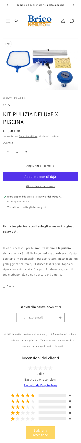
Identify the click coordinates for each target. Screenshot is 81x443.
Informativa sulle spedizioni (36, 346)
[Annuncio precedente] (7, 5)
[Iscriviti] (60, 317)
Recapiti (58, 346)
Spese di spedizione (28, 136)
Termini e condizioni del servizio (57, 340)
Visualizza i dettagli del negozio (27, 207)
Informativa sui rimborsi (64, 334)
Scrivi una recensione (40, 432)
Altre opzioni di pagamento (40, 186)
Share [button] (10, 286)
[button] (8, 20)
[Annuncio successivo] (73, 5)
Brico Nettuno (19, 334)
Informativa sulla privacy (24, 340)
